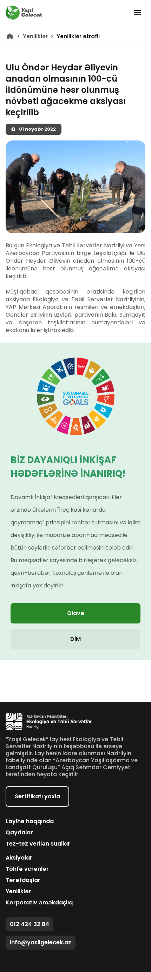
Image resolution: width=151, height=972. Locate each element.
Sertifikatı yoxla (37, 796)
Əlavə (75, 613)
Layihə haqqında (30, 821)
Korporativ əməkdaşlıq (39, 902)
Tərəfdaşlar (23, 880)
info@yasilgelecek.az (40, 942)
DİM (75, 639)
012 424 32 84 (29, 924)
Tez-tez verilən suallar (38, 843)
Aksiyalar (19, 857)
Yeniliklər (35, 36)
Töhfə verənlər (27, 869)
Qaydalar (19, 832)
